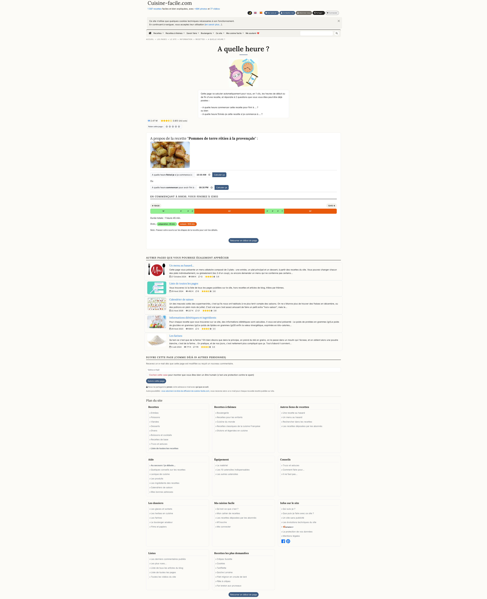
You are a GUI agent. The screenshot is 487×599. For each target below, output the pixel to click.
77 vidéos (215, 8)
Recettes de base (159, 439)
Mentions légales (291, 536)
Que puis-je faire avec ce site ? (298, 513)
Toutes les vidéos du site (163, 577)
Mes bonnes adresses (162, 492)
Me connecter (224, 526)
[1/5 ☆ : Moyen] (167, 126)
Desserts (155, 426)
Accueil (150, 39)
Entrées (155, 413)
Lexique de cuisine (160, 474)
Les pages (162, 39)
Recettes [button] (157, 33)
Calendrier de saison (181, 299)
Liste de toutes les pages (183, 283)
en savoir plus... (213, 24)
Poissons (155, 417)
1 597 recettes (155, 8)
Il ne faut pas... (290, 474)
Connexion (332, 13)
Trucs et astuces (159, 444)
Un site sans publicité (293, 518)
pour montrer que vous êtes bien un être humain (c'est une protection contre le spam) (201, 375)
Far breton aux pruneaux (229, 585)
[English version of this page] (255, 13)
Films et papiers (159, 526)
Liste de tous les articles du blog (167, 568)
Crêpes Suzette (224, 559)
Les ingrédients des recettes (165, 483)
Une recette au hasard (294, 413)
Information (186, 39)
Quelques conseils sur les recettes (168, 469)
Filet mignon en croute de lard (232, 577)
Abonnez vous (305, 13)
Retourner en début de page (243, 240)
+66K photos (200, 8)
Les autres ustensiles (227, 474)
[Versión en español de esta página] (261, 13)
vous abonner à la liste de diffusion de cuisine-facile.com (185, 391)
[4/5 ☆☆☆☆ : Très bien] (176, 126)
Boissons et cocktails (161, 435)
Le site (173, 39)
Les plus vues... (159, 563)
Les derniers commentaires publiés (168, 559)
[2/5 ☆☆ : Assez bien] (170, 126)
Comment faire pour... (293, 469)
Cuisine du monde (226, 421)
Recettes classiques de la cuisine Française (238, 426)
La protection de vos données (297, 531)
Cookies (221, 563)
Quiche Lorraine (225, 572)
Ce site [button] (219, 33)
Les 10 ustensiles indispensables (233, 469)
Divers (154, 430)
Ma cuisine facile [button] (234, 33)
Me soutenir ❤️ (252, 33)
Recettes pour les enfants (229, 417)
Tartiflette (221, 568)
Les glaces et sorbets (161, 509)
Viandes (155, 421)
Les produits (157, 478)
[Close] (339, 20)
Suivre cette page (156, 381)
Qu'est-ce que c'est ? (227, 509)
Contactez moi (288, 13)
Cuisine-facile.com (170, 3)
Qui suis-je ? (272, 13)
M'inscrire (222, 522)
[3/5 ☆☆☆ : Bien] (173, 126)
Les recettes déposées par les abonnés (302, 426)
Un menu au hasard (292, 417)
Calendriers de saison (162, 487)
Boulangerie (223, 413)
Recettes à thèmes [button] (174, 33)
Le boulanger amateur (162, 522)
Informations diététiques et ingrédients (192, 317)
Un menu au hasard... (181, 265)
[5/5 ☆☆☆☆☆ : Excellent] (179, 126)
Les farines (175, 335)
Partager (318, 13)
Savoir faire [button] (192, 33)
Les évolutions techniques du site (299, 522)
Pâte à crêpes (223, 581)
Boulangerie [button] (206, 33)
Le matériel (222, 465)
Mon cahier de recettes (228, 513)
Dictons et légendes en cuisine (232, 430)
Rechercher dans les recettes (297, 421)
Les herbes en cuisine (162, 513)
